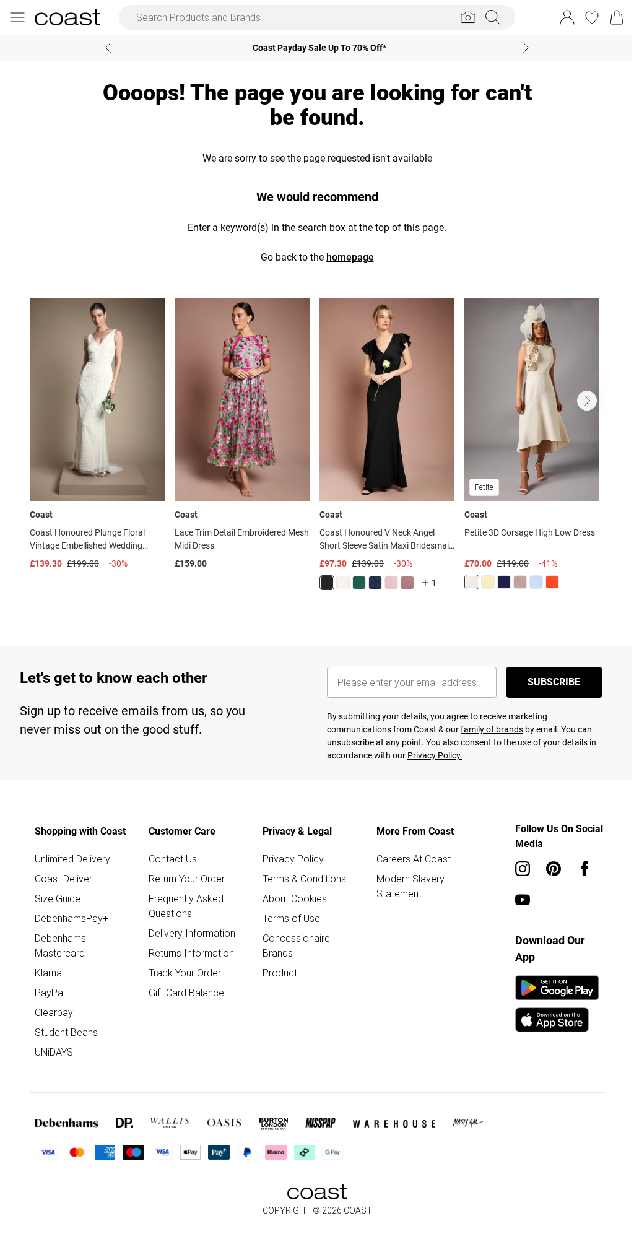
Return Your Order (187, 878)
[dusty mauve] (407, 582)
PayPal (50, 992)
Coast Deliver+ (66, 878)
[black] (327, 582)
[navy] (375, 582)
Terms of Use (291, 918)
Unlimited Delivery (72, 859)
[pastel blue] (536, 582)
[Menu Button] (17, 17)
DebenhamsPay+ (71, 918)
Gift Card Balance (186, 992)
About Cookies (295, 898)
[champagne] (472, 582)
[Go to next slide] (587, 401)
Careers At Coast (413, 859)
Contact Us (173, 859)
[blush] (343, 582)
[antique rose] (391, 582)
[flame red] (552, 582)
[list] (317, 451)
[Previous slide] (108, 48)
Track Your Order (185, 973)
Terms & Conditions (304, 878)
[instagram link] (522, 868)
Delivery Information (192, 933)
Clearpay (54, 1012)
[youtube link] (522, 899)
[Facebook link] (584, 868)
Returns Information (191, 953)
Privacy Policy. (434, 755)
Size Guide (57, 898)
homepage (350, 257)
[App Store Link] (557, 1003)
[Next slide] (526, 48)
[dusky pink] (520, 582)
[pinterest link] (553, 868)
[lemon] (488, 582)
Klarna (48, 973)
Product (280, 973)
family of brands (492, 729)
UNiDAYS (54, 1052)
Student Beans (66, 1032)
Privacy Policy (293, 859)
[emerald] (359, 582)
